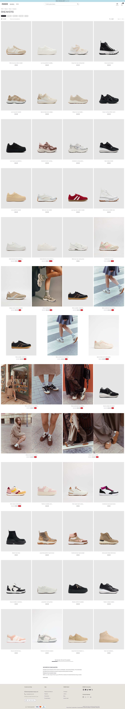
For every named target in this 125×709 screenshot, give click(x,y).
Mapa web (98, 707)
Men (17, 4)
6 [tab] (5, 22)
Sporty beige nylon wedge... (47, 112)
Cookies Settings (80, 707)
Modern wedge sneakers (109, 601)
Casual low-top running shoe (78, 63)
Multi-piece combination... (16, 503)
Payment (46, 693)
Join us (64, 693)
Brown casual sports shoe (31, 454)
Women (12, 4)
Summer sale (65, 698)
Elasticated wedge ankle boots (109, 552)
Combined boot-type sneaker (77, 552)
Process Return (47, 698)
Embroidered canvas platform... (16, 259)
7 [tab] (6, 22)
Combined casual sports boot (108, 503)
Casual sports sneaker (93, 454)
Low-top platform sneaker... (47, 63)
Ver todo (4, 15)
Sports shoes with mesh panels (103, 357)
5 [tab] (35, 22)
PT (88, 697)
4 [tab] (4, 22)
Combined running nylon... (78, 161)
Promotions (46, 696)
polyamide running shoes (47, 601)
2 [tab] (64, 22)
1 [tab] (2, 22)
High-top (21, 15)
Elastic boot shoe (16, 552)
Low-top (9, 15)
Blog (64, 696)
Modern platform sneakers (78, 601)
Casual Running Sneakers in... (78, 650)
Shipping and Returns (48, 691)
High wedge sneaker (109, 161)
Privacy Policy (68, 707)
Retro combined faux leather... (109, 308)
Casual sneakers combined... (16, 601)
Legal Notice (93, 707)
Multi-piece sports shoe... (78, 503)
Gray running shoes (47, 308)
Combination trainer (108, 259)
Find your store (31, 700)
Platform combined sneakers (47, 650)
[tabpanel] (16, 41)
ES (86, 697)
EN (90, 697)
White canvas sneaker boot (109, 210)
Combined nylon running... (47, 161)
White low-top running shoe (78, 259)
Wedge (26, 15)
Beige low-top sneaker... (78, 112)
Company (65, 691)
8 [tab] (37, 120)
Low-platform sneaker (16, 210)
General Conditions (87, 707)
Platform (15, 15)
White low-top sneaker (47, 210)
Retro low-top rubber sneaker (16, 63)
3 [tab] (3, 22)
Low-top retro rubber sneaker (78, 210)
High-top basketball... (109, 650)
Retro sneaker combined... (78, 308)
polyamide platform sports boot (47, 552)
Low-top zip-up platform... (16, 161)
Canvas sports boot (109, 63)
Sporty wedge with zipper (109, 406)
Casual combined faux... (16, 650)
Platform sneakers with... (47, 503)
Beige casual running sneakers (16, 308)
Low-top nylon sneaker (16, 112)
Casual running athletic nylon (108, 112)
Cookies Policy (74, 707)
